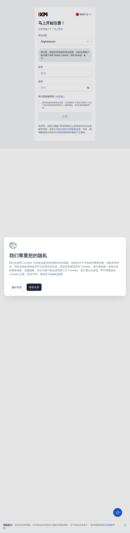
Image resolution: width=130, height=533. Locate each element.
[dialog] (65, 266)
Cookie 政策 (55, 274)
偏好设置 (17, 287)
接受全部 (34, 287)
